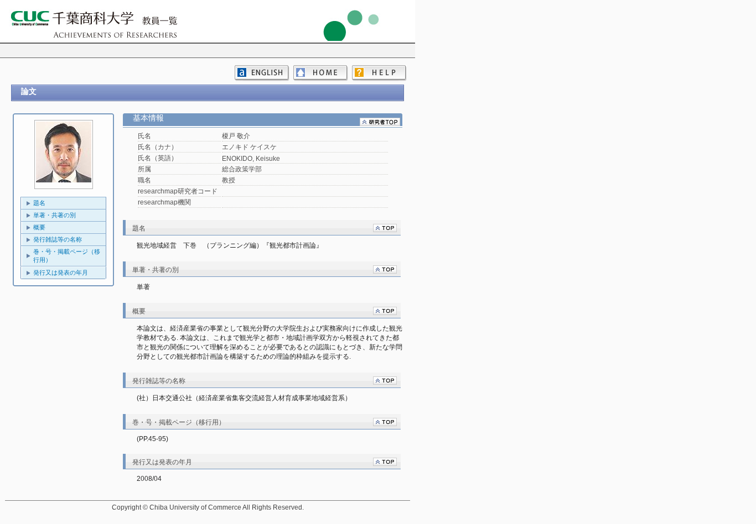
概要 (39, 227)
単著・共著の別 (54, 215)
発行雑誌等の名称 (57, 239)
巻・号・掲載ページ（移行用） (66, 255)
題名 (39, 203)
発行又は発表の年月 (60, 272)
